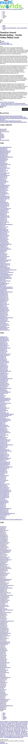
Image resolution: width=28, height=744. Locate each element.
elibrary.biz (2, 401)
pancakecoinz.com (4, 170)
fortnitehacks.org (3, 678)
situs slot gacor (19, 725)
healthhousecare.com (4, 454)
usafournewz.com (4, 342)
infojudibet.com (3, 160)
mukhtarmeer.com (4, 471)
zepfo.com (2, 482)
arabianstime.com (3, 428)
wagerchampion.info (4, 242)
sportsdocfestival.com (4, 327)
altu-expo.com (3, 406)
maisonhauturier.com (4, 468)
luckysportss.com (3, 312)
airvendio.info (3, 651)
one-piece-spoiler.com (4, 235)
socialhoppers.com (4, 601)
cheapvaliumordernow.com (6, 278)
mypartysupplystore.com (5, 354)
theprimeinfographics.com (5, 277)
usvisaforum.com (3, 365)
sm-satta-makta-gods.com (5, 490)
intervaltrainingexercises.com (6, 286)
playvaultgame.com (4, 323)
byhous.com (2, 698)
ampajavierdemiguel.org (5, 347)
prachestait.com (3, 649)
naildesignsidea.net (4, 416)
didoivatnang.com (4, 437)
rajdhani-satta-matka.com (5, 592)
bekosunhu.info (3, 666)
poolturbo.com (3, 647)
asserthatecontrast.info (4, 662)
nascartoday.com (3, 472)
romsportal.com (3, 326)
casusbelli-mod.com (4, 383)
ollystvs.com (2, 225)
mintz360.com (3, 182)
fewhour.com (3, 201)
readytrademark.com (4, 495)
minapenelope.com (4, 369)
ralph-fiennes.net (3, 608)
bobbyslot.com (3, 180)
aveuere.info (2, 195)
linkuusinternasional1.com (5, 388)
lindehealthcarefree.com (5, 152)
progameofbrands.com (5, 552)
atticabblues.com (3, 430)
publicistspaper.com (4, 502)
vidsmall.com (3, 262)
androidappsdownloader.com (6, 587)
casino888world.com (4, 283)
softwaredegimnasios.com (5, 491)
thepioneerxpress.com (4, 542)
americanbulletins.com (5, 426)
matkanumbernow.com (5, 557)
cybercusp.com (3, 515)
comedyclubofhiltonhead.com (6, 274)
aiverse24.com (3, 506)
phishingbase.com (4, 318)
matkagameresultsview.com (6, 579)
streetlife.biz (2, 687)
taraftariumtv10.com (4, 630)
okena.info (2, 396)
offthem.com (2, 531)
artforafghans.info (4, 650)
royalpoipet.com (3, 289)
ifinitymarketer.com (4, 307)
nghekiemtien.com (4, 644)
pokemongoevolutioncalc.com (6, 317)
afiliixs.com (2, 423)
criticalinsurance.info (4, 582)
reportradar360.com (4, 628)
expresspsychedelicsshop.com (6, 444)
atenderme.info (3, 663)
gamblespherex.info (4, 247)
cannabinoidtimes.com (5, 196)
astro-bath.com (3, 404)
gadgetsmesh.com (4, 210)
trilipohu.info (3, 708)
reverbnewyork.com (4, 362)
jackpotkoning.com (4, 309)
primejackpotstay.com (4, 321)
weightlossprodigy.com (5, 185)
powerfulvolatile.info (4, 672)
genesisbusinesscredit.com (5, 612)
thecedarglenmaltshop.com (5, 147)
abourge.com (3, 422)
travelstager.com (3, 624)
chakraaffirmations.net (5, 175)
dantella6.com (3, 563)
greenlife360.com (3, 537)
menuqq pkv (17, 732)
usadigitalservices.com (5, 600)
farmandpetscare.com (4, 215)
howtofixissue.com (4, 543)
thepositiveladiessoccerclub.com (7, 414)
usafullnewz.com (3, 336)
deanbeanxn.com (3, 163)
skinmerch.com (3, 363)
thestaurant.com (3, 290)
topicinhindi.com (3, 149)
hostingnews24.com (4, 459)
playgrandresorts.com (4, 325)
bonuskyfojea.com (4, 295)
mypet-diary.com (3, 618)
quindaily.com (3, 503)
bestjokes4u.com (3, 176)
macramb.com (3, 617)
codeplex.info (3, 395)
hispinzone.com (3, 565)
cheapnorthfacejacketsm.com (6, 378)
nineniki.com (3, 571)
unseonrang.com (3, 220)
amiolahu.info (3, 657)
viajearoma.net (3, 409)
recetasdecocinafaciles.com (6, 415)
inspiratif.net (2, 529)
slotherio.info (3, 676)
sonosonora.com (3, 387)
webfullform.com (3, 546)
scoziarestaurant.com (4, 497)
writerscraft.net (3, 594)
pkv (1, 132)
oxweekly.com (3, 619)
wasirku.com (3, 645)
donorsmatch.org (3, 682)
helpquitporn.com (4, 457)
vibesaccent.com (3, 346)
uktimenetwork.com (4, 338)
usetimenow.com (3, 589)
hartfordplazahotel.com (5, 699)
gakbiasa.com (3, 703)
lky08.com (2, 607)
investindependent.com (5, 464)
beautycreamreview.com (5, 432)
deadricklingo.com (4, 245)
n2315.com (2, 603)
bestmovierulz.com (4, 366)
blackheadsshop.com (4, 271)
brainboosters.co (3, 349)
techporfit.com (3, 533)
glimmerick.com (3, 358)
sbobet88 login (10, 731)
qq (0, 138)
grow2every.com (3, 453)
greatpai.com (3, 417)
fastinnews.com (3, 305)
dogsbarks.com (3, 438)
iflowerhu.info (3, 704)
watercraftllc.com (3, 421)
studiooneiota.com (4, 236)
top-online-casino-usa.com (5, 568)
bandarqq (2, 135)
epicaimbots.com (3, 442)
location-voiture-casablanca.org (6, 272)
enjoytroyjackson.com (4, 441)
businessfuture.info (4, 159)
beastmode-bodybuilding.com (6, 157)
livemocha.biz (3, 686)
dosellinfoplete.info (4, 670)
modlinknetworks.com (5, 310)
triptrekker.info (3, 251)
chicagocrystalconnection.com (6, 705)
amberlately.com (3, 350)
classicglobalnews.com (5, 514)
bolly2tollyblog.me (4, 694)
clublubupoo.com (3, 293)
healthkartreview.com (4, 455)
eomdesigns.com (3, 250)
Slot (3, 14)
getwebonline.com (4, 605)
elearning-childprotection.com (6, 595)
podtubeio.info (3, 671)
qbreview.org (3, 553)
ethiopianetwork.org (4, 209)
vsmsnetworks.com (4, 530)
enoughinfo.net (3, 689)
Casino (4, 15)
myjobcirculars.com (4, 558)
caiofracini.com (3, 218)
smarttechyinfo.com (4, 186)
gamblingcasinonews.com (5, 549)
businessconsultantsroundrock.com (7, 513)
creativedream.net (4, 602)
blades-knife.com (3, 234)
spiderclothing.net (4, 390)
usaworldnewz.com (4, 339)
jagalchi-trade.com (4, 367)
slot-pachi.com (3, 191)
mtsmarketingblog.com (5, 643)
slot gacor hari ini (10, 734)
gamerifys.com (3, 527)
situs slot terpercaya (11, 725)
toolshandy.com (3, 623)
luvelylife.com (3, 616)
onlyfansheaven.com (4, 606)
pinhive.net (2, 690)
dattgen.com (2, 436)
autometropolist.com (4, 431)
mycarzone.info (3, 255)
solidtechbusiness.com (5, 267)
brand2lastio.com (3, 598)
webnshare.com (3, 207)
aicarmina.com (3, 352)
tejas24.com (2, 646)
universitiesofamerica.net (5, 551)
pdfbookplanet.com (4, 229)
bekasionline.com (3, 535)
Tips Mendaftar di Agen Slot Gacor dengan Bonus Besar (11, 8)
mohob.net (2, 183)
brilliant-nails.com (4, 634)
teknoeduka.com (3, 485)
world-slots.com (3, 166)
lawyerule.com (3, 640)
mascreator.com (3, 469)
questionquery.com (4, 632)
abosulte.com (3, 504)
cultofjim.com (3, 357)
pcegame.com (3, 477)
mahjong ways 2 (24, 736)
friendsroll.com (3, 389)
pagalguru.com (3, 476)
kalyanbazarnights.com (5, 567)
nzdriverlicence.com (4, 475)
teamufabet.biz (3, 544)
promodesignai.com (4, 501)
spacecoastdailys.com (4, 493)
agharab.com (3, 411)
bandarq (7, 730)
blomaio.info (2, 668)
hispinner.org (3, 581)
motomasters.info (3, 253)
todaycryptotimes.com (4, 487)
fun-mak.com (3, 282)
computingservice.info (5, 217)
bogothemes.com (3, 374)
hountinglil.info (3, 174)
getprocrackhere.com (4, 304)
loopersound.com (3, 368)
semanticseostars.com (4, 203)
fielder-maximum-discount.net (6, 609)
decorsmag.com (3, 548)
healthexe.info (3, 652)
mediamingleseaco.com (5, 641)
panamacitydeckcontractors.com (7, 621)
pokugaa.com (3, 322)
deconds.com (3, 518)
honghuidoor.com (4, 569)
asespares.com (3, 427)
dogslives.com (3, 228)
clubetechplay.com (4, 300)
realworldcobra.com (4, 239)
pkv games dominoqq (4, 140)
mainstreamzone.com (4, 204)
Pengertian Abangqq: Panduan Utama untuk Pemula (11, 115)
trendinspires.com (4, 625)
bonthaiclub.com (3, 382)
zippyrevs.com (3, 556)
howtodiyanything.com (5, 461)
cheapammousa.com (4, 412)
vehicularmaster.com (4, 345)
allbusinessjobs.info (4, 153)
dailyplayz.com (3, 302)
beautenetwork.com (4, 509)
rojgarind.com (3, 199)
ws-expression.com (4, 480)
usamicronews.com (4, 315)
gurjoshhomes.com (4, 379)
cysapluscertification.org (5, 677)
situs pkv (2, 134)
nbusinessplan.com (4, 536)
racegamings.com (3, 320)
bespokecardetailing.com (5, 399)
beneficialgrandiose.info (5, 667)
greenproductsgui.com (5, 197)
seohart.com (2, 498)
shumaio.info (3, 674)
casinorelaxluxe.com (4, 299)
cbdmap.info (2, 161)
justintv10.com (3, 639)
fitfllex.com (2, 611)
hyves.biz (2, 688)
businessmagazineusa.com (5, 260)
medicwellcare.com (4, 261)
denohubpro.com (3, 233)
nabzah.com (2, 576)
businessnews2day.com (5, 263)
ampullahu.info (3, 660)
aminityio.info (3, 656)
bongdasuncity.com (4, 190)
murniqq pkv (24, 732)
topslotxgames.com (4, 560)
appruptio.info (3, 709)
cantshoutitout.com (4, 538)
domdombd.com (3, 301)
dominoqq (2, 136)
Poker (4, 12)
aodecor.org (2, 681)
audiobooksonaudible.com (5, 508)
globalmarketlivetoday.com (6, 450)
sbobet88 (9, 723)
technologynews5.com (5, 484)
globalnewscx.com (4, 226)
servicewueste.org (4, 554)
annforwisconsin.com (4, 355)
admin (3, 41)
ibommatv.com (3, 532)
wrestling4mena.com (4, 596)
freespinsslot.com (3, 192)
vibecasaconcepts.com (5, 256)
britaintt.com (2, 517)
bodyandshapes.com (4, 512)
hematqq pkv (3, 733)
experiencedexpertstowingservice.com (8, 269)
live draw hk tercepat (4, 131)
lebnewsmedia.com (4, 385)
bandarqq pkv (8, 727)
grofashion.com (3, 316)
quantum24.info (3, 257)
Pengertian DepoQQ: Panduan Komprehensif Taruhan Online (13, 122)
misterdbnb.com (3, 284)
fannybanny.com (3, 306)
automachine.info (3, 240)
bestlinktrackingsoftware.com (6, 291)
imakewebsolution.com (5, 168)
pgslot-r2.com (3, 479)
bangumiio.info (3, 665)
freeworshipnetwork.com (5, 420)
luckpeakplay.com (4, 313)
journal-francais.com (4, 638)
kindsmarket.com (3, 614)
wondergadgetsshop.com (5, 392)
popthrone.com (3, 165)
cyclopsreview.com (4, 434)
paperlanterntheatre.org (5, 419)
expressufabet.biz (3, 540)
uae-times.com (3, 526)
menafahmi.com (3, 470)
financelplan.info (3, 158)
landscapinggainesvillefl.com (6, 466)
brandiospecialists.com (5, 573)
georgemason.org (3, 148)
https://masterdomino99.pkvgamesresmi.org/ (13, 737)
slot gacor (25, 722)
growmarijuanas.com (4, 206)
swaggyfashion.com (4, 629)
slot (13, 102)
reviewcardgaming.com (5, 268)
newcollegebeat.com (4, 361)
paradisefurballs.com (4, 193)
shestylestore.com (4, 328)
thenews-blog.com (4, 486)
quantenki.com (3, 258)
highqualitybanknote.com (5, 458)
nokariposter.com (3, 584)
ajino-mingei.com (3, 376)
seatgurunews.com (4, 393)
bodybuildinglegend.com (5, 633)
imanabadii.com (3, 706)
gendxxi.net (2, 252)
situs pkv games (3, 129)
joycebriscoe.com (3, 351)
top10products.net (4, 154)
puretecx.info (3, 654)
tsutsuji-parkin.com (4, 410)
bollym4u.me (3, 693)
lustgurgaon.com (3, 177)
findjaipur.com (3, 356)
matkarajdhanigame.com (5, 164)
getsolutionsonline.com (5, 580)
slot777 (2, 737)
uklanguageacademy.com (5, 150)
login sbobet (2, 732)
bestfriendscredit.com (4, 400)
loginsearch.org (3, 679)
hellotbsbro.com (3, 214)
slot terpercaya (3, 130)
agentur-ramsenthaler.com (5, 248)
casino (1, 102)
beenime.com (3, 279)
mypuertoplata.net (4, 541)
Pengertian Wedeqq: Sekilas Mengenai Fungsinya (10, 120)
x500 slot (4, 725)
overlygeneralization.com (5, 208)
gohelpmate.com (3, 591)
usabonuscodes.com (4, 488)
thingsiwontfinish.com (5, 329)
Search (1, 107)
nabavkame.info (3, 701)
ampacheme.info (3, 659)
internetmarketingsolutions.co (6, 224)
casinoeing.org (3, 684)
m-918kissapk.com (4, 700)
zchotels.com (3, 481)
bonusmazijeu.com (4, 294)
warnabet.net (3, 692)
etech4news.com (3, 443)
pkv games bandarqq (13, 721)
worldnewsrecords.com (5, 264)
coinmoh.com (3, 433)
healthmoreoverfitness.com (5, 559)
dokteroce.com (3, 636)
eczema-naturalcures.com (5, 403)
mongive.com (3, 578)
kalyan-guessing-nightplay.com (6, 585)
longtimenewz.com (4, 311)
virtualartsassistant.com (5, 275)
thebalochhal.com (4, 344)
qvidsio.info (2, 673)
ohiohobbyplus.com (4, 373)
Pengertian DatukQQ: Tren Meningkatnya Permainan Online (13, 117)
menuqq (1, 721)
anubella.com (3, 507)
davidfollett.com (3, 360)
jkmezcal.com (3, 285)
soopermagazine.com (4, 492)
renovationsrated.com (4, 496)
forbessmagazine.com (4, 449)
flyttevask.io (2, 697)
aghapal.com (2, 405)
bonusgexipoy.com (4, 298)
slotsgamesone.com (4, 564)
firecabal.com (3, 448)
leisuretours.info (3, 213)
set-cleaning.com (3, 499)
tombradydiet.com (4, 381)
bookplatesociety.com (4, 384)
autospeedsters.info (4, 241)
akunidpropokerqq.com (5, 398)
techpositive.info (3, 219)
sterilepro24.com (3, 266)
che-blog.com (3, 169)
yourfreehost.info (3, 377)
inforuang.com (3, 613)
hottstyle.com (3, 460)
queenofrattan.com (4, 230)
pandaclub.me (3, 695)
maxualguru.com (3, 188)
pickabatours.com (4, 155)
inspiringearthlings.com (5, 463)
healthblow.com (3, 590)
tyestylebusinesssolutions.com (6, 288)
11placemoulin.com (4, 181)
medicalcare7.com (4, 574)
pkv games (10, 102)
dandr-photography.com (5, 635)
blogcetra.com (3, 223)
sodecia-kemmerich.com (5, 280)
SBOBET (4, 16)
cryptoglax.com (3, 372)
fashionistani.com (3, 445)
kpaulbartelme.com (4, 273)
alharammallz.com (4, 425)
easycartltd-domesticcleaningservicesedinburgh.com (11, 519)
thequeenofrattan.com (4, 231)
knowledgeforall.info (4, 597)
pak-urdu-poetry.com (4, 221)
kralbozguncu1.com (4, 465)
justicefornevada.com (4, 212)
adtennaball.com (3, 575)
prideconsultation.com (4, 172)
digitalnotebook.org (4, 187)
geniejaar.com (3, 179)
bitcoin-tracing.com (4, 510)
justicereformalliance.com (5, 371)
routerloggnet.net (3, 562)
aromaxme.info (3, 661)
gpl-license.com (3, 452)
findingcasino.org (3, 237)
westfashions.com (4, 622)
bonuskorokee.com (4, 296)
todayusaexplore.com (4, 340)
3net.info (2, 394)
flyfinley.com (3, 171)
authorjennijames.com (4, 407)
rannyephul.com (3, 627)
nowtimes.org (3, 683)
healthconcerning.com (4, 198)
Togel (4, 17)
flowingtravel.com (4, 570)
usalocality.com (3, 341)
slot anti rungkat (17, 723)
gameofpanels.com (4, 586)
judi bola (5, 102)
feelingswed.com (3, 447)
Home (4, 11)
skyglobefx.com (3, 246)
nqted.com (2, 474)
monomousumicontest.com (5, 244)
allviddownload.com (4, 547)
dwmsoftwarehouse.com (5, 439)
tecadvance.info (3, 655)
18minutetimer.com (4, 202)
